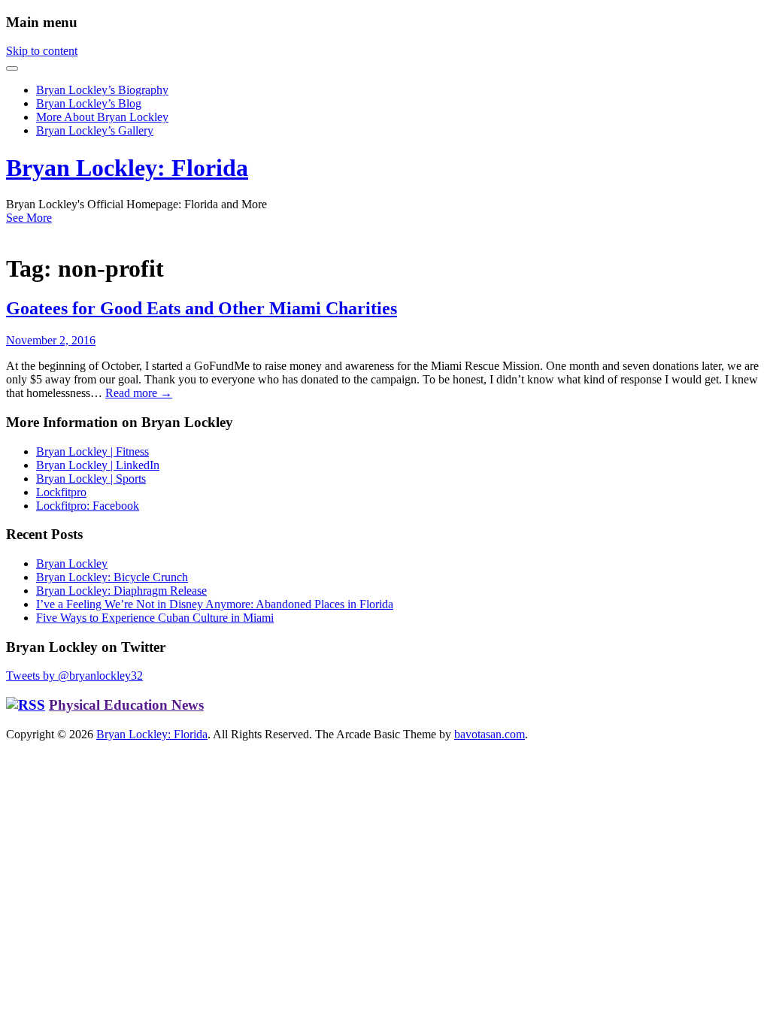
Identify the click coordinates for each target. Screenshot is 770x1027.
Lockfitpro (61, 492)
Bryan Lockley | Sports (91, 478)
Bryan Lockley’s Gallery (94, 130)
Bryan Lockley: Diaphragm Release (121, 590)
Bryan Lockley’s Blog (88, 103)
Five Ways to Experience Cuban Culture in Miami (155, 617)
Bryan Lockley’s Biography (102, 89)
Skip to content (41, 50)
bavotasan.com (489, 734)
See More (29, 217)
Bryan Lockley (72, 563)
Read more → (138, 392)
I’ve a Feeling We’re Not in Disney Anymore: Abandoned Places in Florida (214, 604)
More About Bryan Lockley (102, 117)
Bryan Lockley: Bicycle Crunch (112, 577)
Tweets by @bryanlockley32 (74, 675)
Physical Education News (126, 705)
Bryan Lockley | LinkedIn (97, 465)
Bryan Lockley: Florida (127, 167)
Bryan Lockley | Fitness (92, 451)
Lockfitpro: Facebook (87, 505)
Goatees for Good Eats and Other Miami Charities (201, 308)
